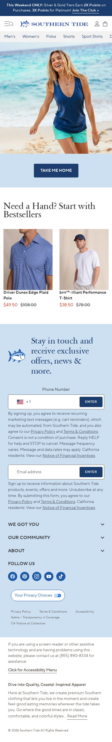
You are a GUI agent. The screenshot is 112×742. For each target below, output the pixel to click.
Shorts (69, 36)
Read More (77, 716)
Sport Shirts (92, 36)
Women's (30, 36)
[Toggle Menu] (8, 23)
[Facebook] (12, 576)
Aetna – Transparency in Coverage (35, 617)
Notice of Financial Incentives (69, 507)
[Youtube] (48, 576)
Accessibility (85, 612)
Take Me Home (56, 170)
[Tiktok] (60, 576)
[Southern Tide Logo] (54, 23)
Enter (91, 402)
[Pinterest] (24, 576)
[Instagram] (36, 576)
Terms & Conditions (80, 431)
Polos (51, 36)
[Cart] (105, 23)
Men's (9, 36)
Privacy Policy (43, 431)
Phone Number (56, 389)
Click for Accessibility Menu (32, 670)
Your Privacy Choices (33, 595)
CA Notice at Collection (28, 623)
